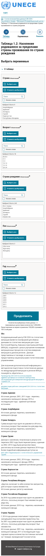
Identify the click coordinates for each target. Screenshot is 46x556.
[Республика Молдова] (23, 118)
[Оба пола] (23, 246)
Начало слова (11, 100)
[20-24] (23, 167)
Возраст (7, 127)
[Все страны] (23, 206)
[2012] (23, 306)
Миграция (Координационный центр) (30, 21)
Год (4, 266)
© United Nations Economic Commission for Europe (23, 547)
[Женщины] (23, 251)
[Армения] (23, 110)
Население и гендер (8, 21)
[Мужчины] (23, 249)
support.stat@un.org (24, 549)
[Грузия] (23, 114)
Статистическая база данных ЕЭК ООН (18, 19)
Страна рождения (11, 176)
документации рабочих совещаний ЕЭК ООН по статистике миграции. (23, 387)
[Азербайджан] (23, 107)
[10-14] (23, 163)
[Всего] (23, 157)
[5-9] (23, 161)
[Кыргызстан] (23, 116)
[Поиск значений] (22, 96)
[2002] (23, 298)
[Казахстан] (23, 217)
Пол (4, 226)
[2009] (23, 300)
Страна (6, 78)
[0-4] (23, 159)
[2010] (23, 302)
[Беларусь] (23, 112)
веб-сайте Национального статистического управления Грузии (21, 454)
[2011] (23, 304)
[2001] (23, 296)
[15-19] (23, 165)
